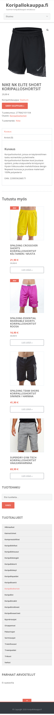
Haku (8, 505)
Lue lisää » (27, 270)
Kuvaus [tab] (7, 131)
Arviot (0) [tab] (8, 137)
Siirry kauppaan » (14, 105)
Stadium (24, 99)
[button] (47, 30)
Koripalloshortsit (18, 115)
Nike (18, 120)
